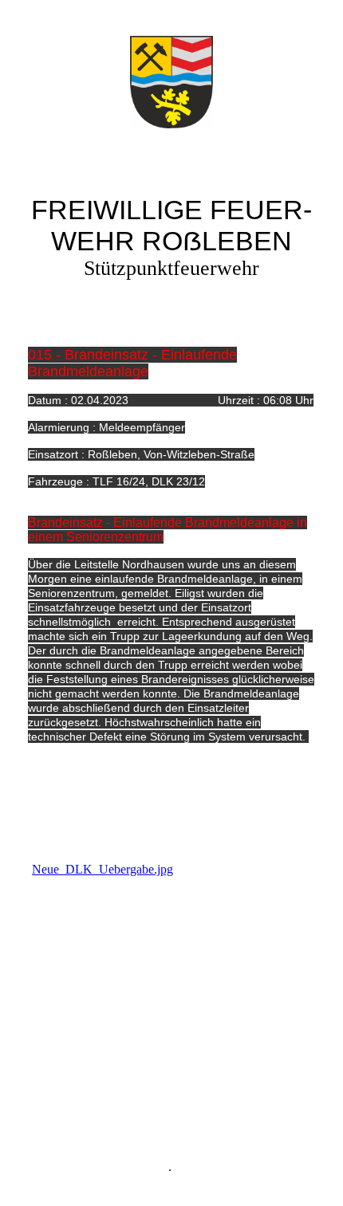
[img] (171, 82)
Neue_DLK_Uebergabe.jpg (102, 869)
